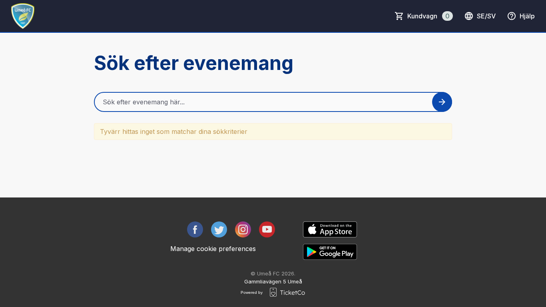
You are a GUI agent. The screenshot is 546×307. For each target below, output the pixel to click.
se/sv (486, 16)
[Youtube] (267, 229)
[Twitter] (219, 229)
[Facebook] (195, 229)
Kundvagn (428, 16)
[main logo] (22, 16)
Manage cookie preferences (213, 249)
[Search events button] (442, 102)
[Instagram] (243, 229)
